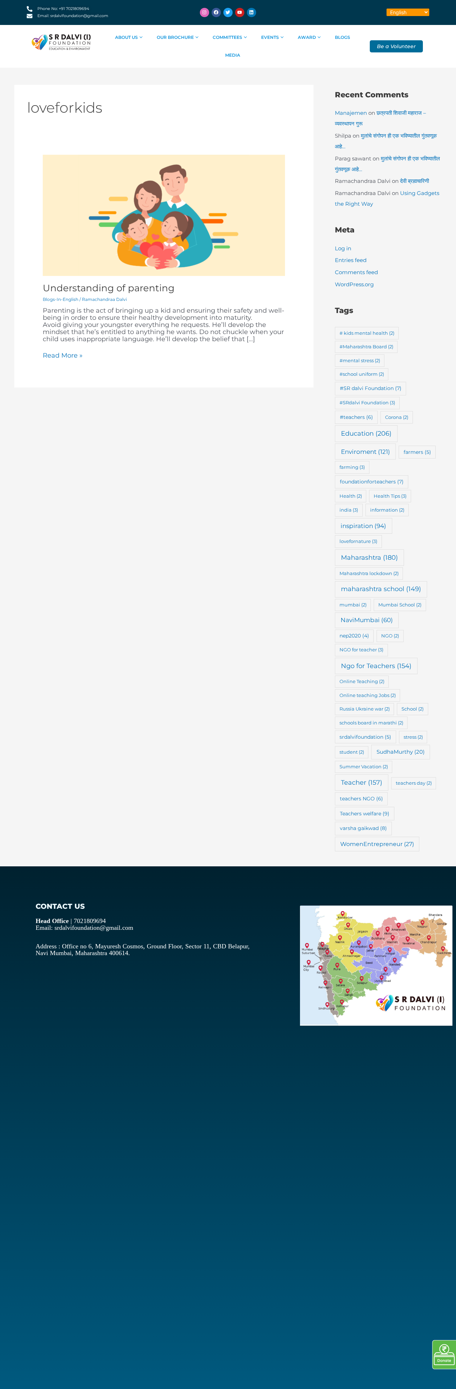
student (352, 752)
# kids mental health (367, 333)
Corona (396, 417)
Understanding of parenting (109, 288)
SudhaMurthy (401, 751)
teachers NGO (361, 798)
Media (232, 55)
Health (351, 496)
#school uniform (362, 374)
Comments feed (356, 272)
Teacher (361, 782)
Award (307, 37)
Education (366, 433)
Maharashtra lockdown (369, 573)
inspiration (363, 525)
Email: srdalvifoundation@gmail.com (84, 927)
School (412, 709)
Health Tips (390, 496)
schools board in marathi (371, 723)
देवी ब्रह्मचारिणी (414, 181)
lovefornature (358, 541)
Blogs (342, 37)
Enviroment (365, 451)
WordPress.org (354, 284)
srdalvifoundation (365, 737)
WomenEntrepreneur (377, 844)
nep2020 (354, 636)
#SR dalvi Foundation (370, 388)
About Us (126, 37)
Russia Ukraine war (365, 709)
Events (270, 37)
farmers (417, 452)
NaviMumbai (367, 620)
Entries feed (351, 260)
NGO (390, 636)
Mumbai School (399, 605)
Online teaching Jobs (368, 695)
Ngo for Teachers (376, 666)
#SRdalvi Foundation (367, 402)
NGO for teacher (361, 649)
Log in (343, 248)
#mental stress (360, 360)
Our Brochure (175, 37)
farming (352, 467)
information (387, 510)
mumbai (353, 605)
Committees (227, 37)
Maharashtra (369, 557)
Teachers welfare (364, 813)
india (349, 510)
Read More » (63, 355)
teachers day (414, 783)
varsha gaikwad (363, 828)
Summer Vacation (364, 766)
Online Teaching (362, 681)
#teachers (356, 417)
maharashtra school (381, 589)
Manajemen (351, 112)
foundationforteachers (372, 481)
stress (413, 737)
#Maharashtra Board (366, 346)
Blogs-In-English (60, 299)
